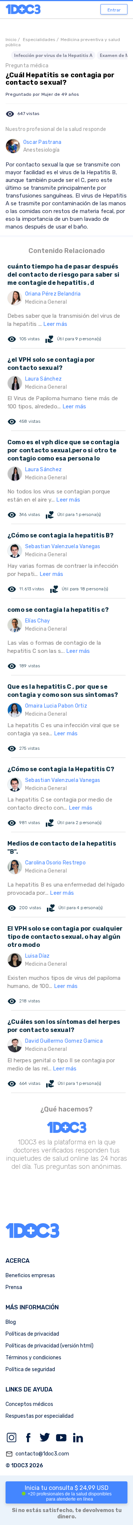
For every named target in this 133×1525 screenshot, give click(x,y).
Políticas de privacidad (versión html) (49, 1346)
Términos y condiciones (33, 1357)
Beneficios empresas (30, 1275)
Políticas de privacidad (32, 1334)
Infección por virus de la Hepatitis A (53, 55)
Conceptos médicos (29, 1404)
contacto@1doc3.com (37, 1454)
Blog (11, 1322)
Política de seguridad (30, 1369)
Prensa (14, 1287)
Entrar (114, 10)
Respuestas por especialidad (40, 1416)
